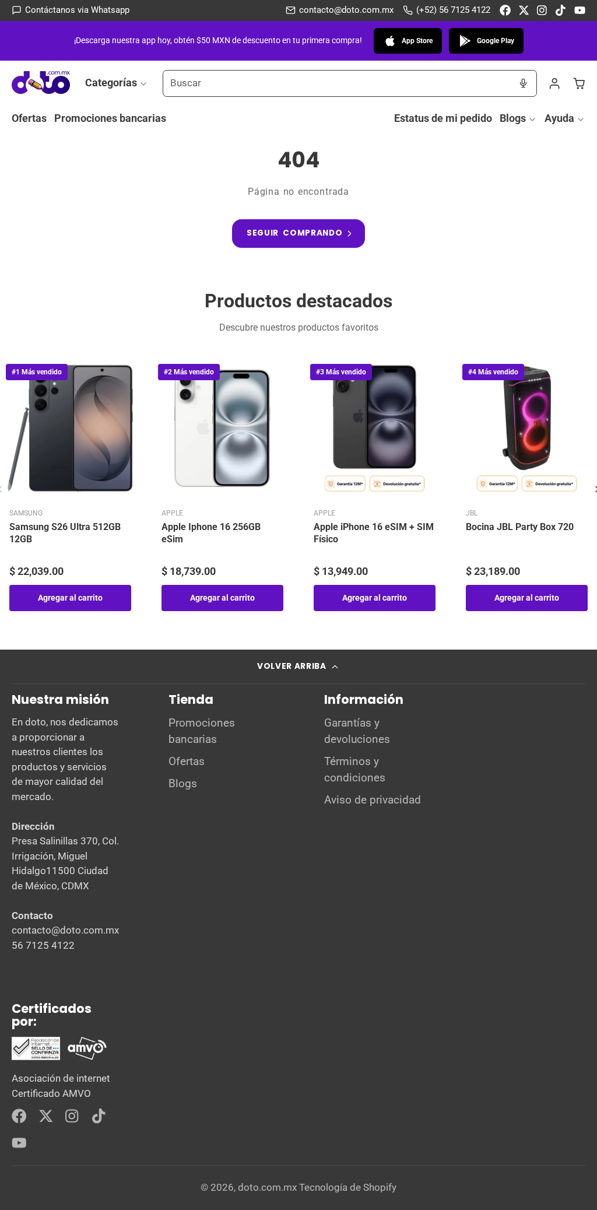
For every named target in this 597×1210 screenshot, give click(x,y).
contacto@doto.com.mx (346, 10)
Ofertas (29, 118)
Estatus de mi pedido (443, 118)
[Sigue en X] (523, 10)
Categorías (111, 82)
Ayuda (559, 118)
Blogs (513, 118)
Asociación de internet (61, 1078)
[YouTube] (579, 10)
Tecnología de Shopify (347, 1187)
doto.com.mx (267, 1187)
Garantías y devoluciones (357, 731)
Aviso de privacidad (372, 800)
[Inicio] (41, 83)
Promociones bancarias (110, 118)
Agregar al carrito (70, 597)
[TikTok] (561, 10)
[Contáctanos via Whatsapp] (70, 10)
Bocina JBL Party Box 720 (520, 526)
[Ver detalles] (59, 1048)
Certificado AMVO (51, 1093)
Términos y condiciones (354, 769)
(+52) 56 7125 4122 (453, 10)
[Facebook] (505, 10)
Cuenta (554, 83)
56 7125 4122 (43, 945)
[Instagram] (542, 10)
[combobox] (336, 83)
